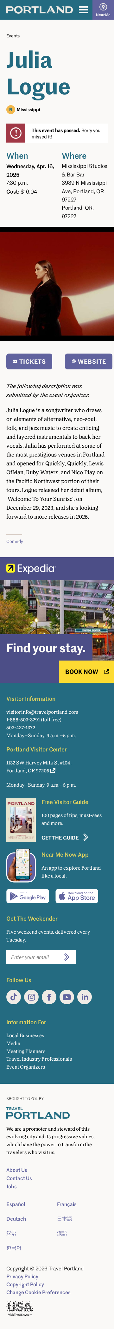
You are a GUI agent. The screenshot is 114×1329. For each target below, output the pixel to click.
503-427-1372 (20, 728)
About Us (16, 1169)
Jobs (11, 1186)
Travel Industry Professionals (39, 1059)
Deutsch (16, 1218)
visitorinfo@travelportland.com (42, 712)
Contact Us (19, 1178)
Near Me (103, 14)
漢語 (62, 1233)
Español (15, 1204)
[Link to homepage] (39, 10)
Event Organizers (25, 1067)
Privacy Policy (22, 1276)
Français (67, 1204)
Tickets (32, 361)
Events (13, 36)
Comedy (14, 541)
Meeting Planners (25, 1051)
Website (92, 361)
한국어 (14, 1247)
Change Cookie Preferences (38, 1292)
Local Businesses (25, 1035)
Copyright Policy (25, 1284)
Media (13, 1043)
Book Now (81, 671)
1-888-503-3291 (23, 720)
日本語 (64, 1218)
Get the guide (60, 837)
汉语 (11, 1233)
